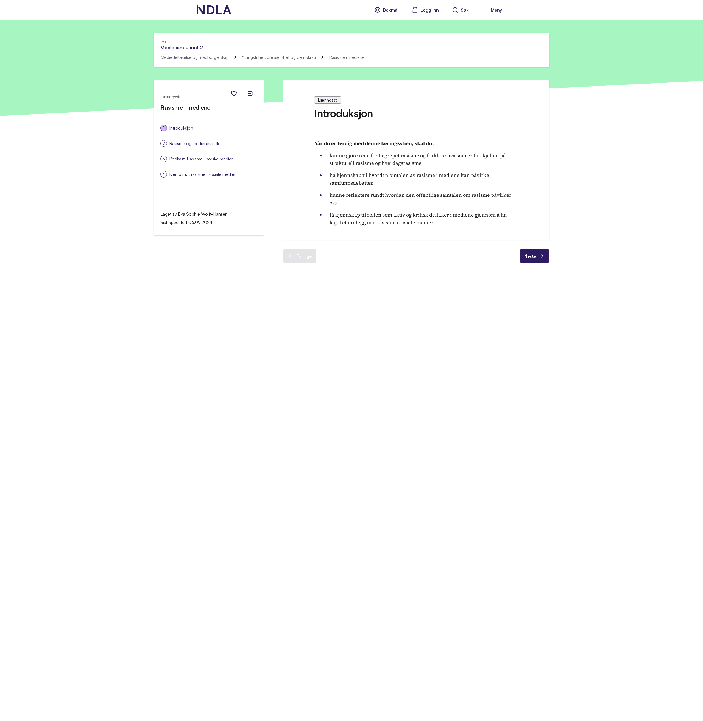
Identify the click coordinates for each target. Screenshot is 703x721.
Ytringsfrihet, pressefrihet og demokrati (279, 57)
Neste (530, 256)
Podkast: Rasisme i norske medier (201, 159)
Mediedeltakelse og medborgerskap (194, 57)
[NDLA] (214, 9)
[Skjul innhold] (250, 93)
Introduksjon (181, 128)
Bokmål (390, 10)
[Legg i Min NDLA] (234, 93)
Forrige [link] (304, 256)
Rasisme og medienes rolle (195, 143)
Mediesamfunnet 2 (181, 47)
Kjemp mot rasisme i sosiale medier (202, 174)
